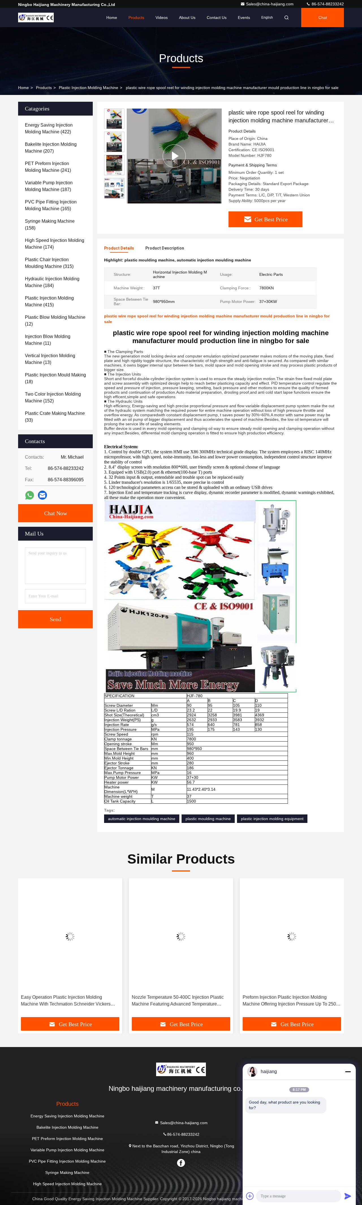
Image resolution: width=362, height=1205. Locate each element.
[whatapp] (29, 495)
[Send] (347, 1196)
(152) (53, 397)
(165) (51, 205)
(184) (52, 282)
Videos (162, 17)
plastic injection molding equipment (272, 818)
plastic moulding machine (208, 818)
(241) (48, 167)
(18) (55, 378)
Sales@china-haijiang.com (270, 4)
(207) (51, 147)
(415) (49, 301)
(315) (49, 263)
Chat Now (55, 513)
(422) (49, 128)
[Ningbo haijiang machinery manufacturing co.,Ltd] (36, 17)
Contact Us (217, 17)
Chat (322, 17)
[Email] (42, 495)
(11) (47, 340)
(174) (54, 244)
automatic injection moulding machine (141, 818)
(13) (50, 359)
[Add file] (250, 1196)
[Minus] (347, 1071)
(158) (50, 224)
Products (136, 17)
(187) (49, 186)
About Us (187, 17)
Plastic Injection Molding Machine (88, 87)
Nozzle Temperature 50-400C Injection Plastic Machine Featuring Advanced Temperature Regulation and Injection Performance (67, 1001)
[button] (114, 196)
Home (111, 17)
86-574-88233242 (327, 4)
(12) (55, 320)
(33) (55, 416)
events (244, 17)
